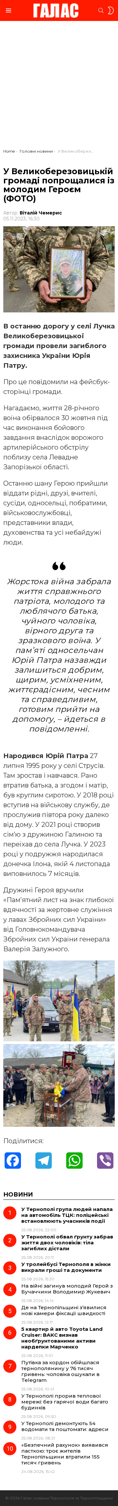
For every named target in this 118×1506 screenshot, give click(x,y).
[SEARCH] (101, 10)
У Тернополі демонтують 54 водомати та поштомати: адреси (64, 1426)
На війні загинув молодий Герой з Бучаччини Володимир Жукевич (67, 1289)
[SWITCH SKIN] (111, 10)
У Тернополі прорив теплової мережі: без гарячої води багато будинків (64, 1402)
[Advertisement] (59, 86)
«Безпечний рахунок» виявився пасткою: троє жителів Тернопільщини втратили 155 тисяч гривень (64, 1454)
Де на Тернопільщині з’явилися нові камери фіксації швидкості (64, 1310)
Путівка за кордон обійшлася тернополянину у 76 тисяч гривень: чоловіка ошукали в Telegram (60, 1371)
